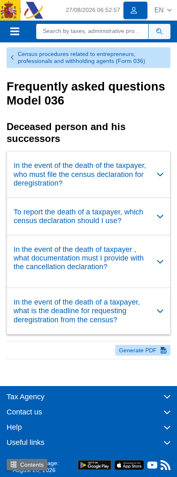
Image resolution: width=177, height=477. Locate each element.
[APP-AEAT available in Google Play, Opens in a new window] (94, 464)
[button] (163, 10)
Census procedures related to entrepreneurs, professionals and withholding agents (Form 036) (81, 57)
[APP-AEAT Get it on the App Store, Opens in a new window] (129, 464)
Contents (32, 464)
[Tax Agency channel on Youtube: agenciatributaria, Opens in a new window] (152, 466)
